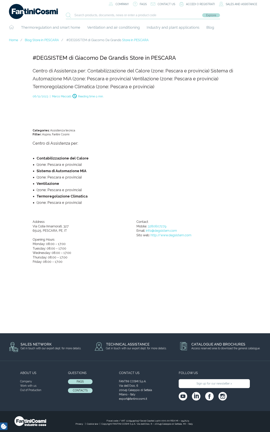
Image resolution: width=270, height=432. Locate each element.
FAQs (80, 381)
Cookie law (92, 424)
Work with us (28, 385)
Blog (210, 27)
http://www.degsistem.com (171, 235)
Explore (211, 15)
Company (26, 381)
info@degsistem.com (161, 231)
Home (13, 40)
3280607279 (157, 226)
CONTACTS (80, 390)
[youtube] (183, 396)
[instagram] (222, 396)
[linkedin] (196, 396)
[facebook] (209, 396)
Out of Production (30, 390)
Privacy (80, 424)
